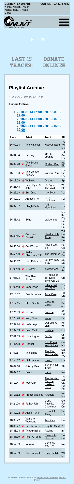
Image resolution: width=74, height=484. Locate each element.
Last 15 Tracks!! (22, 62)
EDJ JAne (15, 96)
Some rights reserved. (47, 477)
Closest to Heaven (50, 437)
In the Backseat (50, 199)
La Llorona (51, 219)
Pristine (49, 330)
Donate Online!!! (54, 62)
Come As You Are (50, 444)
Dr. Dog (49, 336)
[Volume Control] (43, 39)
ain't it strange (49, 155)
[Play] (32, 39)
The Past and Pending (52, 353)
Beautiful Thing (50, 413)
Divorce (49, 312)
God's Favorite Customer (50, 403)
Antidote (49, 394)
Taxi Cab (50, 420)
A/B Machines (50, 206)
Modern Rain (52, 164)
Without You (52, 173)
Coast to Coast (49, 303)
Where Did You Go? (51, 287)
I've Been (50, 192)
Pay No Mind (52, 426)
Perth (48, 372)
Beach (48, 360)
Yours (48, 318)
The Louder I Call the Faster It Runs (52, 383)
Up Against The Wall (51, 187)
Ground (49, 180)
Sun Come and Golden (51, 344)
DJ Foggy (63, 3)
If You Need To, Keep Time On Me (52, 277)
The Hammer (52, 253)
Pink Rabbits (52, 453)
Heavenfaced (52, 144)
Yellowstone (51, 268)
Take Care (50, 294)
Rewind (49, 430)
